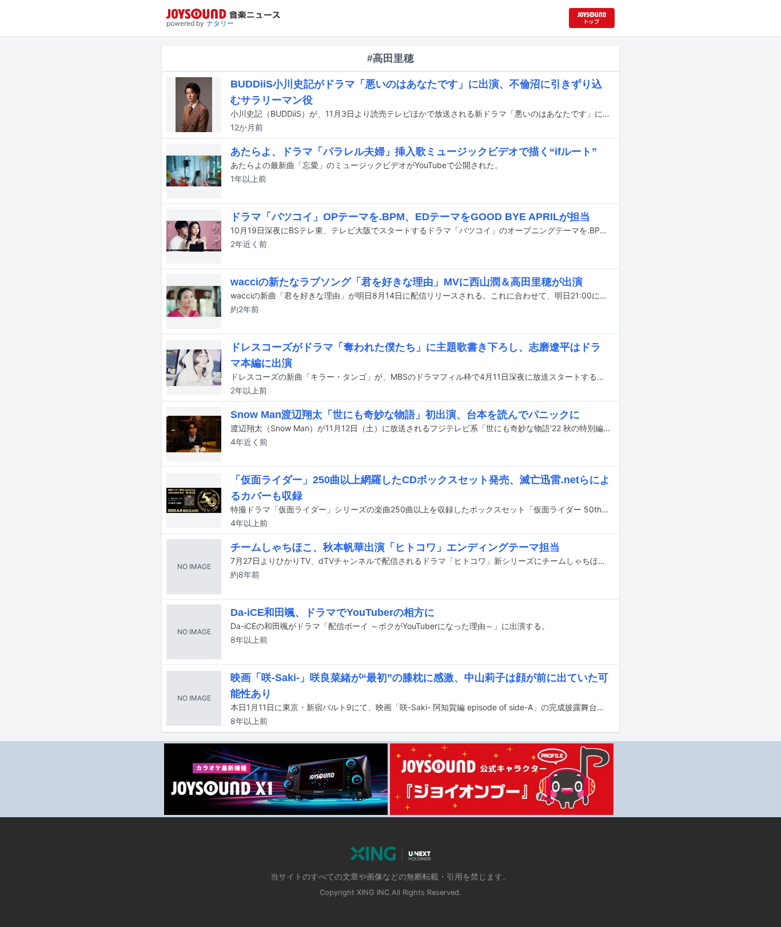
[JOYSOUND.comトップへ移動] (592, 18)
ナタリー (220, 23)
